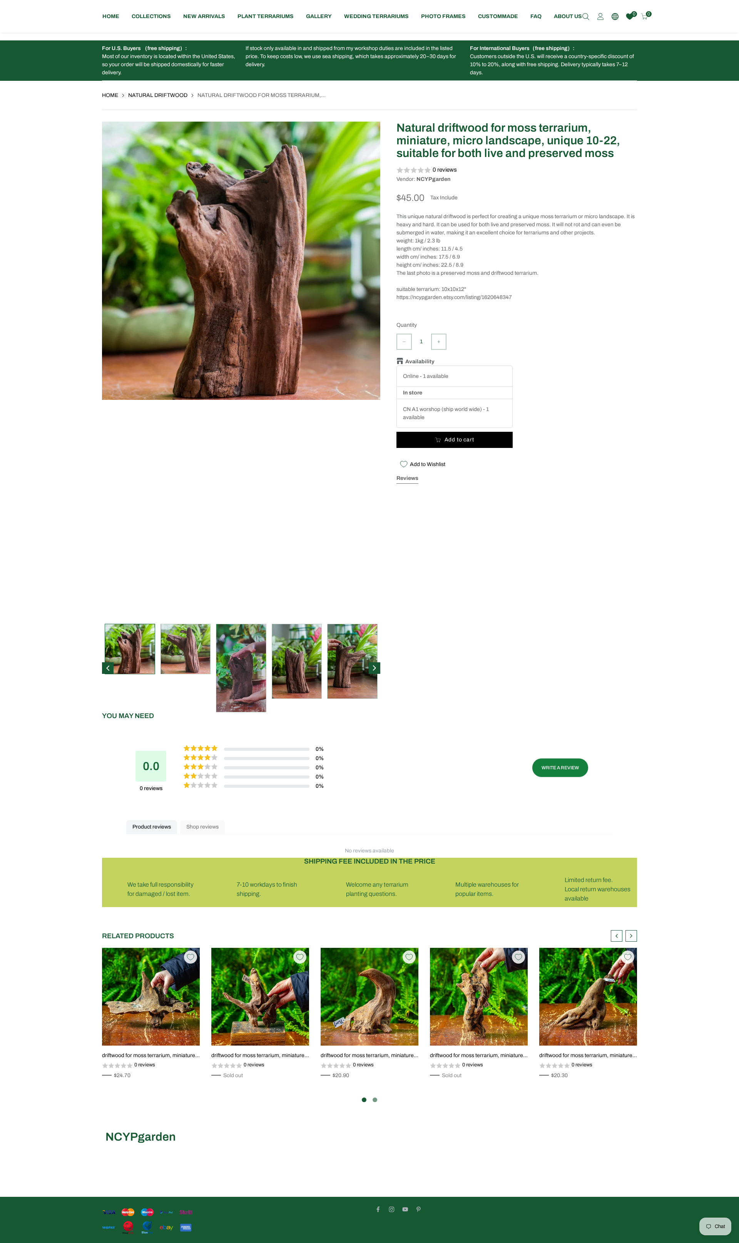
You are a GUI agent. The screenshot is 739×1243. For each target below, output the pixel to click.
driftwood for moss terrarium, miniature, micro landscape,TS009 (368, 1056)
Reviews (407, 478)
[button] (516, 170)
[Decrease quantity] (404, 342)
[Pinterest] (418, 1209)
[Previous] (108, 668)
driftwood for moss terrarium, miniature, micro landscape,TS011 (149, 1056)
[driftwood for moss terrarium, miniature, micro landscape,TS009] (369, 997)
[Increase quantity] (438, 342)
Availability (420, 361)
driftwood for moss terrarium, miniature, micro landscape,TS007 (586, 1056)
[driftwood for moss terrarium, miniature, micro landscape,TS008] (479, 997)
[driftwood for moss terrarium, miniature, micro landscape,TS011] (151, 997)
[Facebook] (378, 1209)
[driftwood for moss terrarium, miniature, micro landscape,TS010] (260, 997)
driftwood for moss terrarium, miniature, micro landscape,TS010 (258, 1056)
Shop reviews (202, 827)
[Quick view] (185, 1031)
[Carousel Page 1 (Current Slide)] (364, 1100)
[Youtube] (405, 1209)
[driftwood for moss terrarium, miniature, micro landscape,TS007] (588, 997)
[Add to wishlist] (174, 1031)
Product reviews (151, 827)
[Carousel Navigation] (624, 936)
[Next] (374, 668)
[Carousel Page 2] (375, 1100)
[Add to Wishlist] (190, 957)
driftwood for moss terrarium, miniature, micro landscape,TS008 (477, 1056)
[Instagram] (392, 1209)
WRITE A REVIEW (560, 767)
